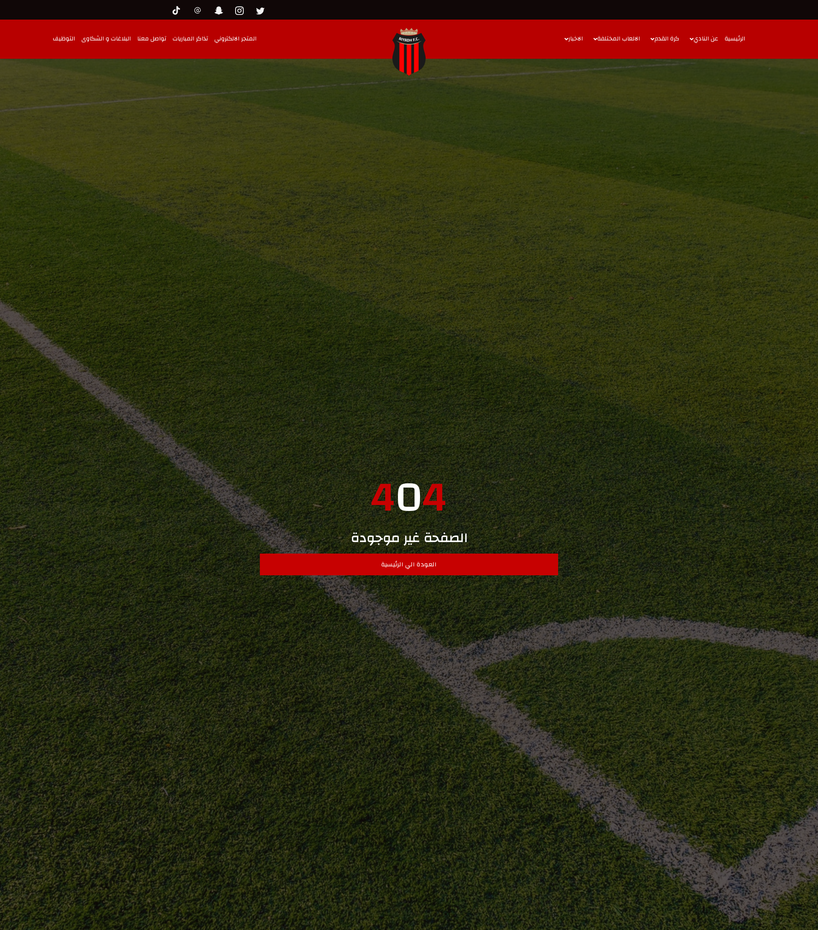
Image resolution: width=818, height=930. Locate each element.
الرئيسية (735, 38)
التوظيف (64, 38)
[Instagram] (241, 9)
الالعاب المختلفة (618, 38)
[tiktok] (179, 9)
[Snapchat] (220, 9)
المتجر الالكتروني (235, 38)
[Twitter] (262, 9)
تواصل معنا (151, 38)
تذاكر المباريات (190, 38)
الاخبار (575, 38)
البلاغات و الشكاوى (106, 38)
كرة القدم (666, 38)
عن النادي (706, 38)
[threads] (199, 9)
